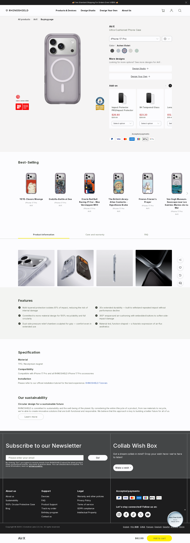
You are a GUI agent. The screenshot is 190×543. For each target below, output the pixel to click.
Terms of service (85, 504)
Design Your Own (108, 10)
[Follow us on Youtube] (148, 514)
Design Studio (88, 10)
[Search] (180, 10)
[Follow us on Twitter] (140, 514)
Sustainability (12, 500)
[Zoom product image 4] (154, 268)
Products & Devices (66, 10)
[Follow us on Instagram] (119, 514)
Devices (45, 496)
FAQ (43, 500)
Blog (8, 508)
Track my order (48, 508)
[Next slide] (170, 85)
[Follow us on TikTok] (133, 514)
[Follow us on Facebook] (126, 514)
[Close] (185, 510)
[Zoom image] (62, 69)
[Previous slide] (165, 85)
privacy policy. (36, 466)
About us (10, 496)
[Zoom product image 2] (75, 268)
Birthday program (49, 512)
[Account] (171, 10)
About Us (126, 10)
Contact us (46, 516)
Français (150, 527)
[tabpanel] (95, 335)
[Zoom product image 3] (114, 268)
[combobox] (122, 123)
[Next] (187, 193)
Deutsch (158, 527)
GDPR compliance (85, 508)
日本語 (142, 527)
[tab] (44, 234)
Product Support (49, 504)
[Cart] (163, 10)
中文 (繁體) (134, 527)
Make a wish (122, 467)
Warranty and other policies (90, 496)
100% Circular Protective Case (20, 504)
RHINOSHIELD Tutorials (96, 383)
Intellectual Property (87, 512)
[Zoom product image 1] (36, 268)
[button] (167, 39)
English (126, 527)
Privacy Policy (84, 500)
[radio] (112, 51)
